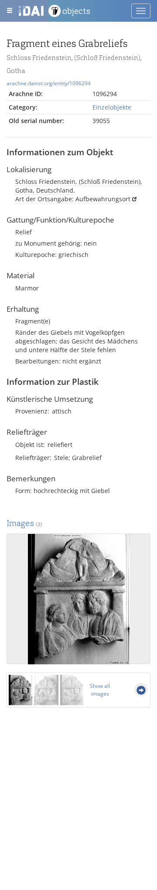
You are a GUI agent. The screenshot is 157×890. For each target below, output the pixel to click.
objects (76, 11)
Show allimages (100, 689)
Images (24, 523)
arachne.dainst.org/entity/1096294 (49, 83)
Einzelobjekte (111, 107)
